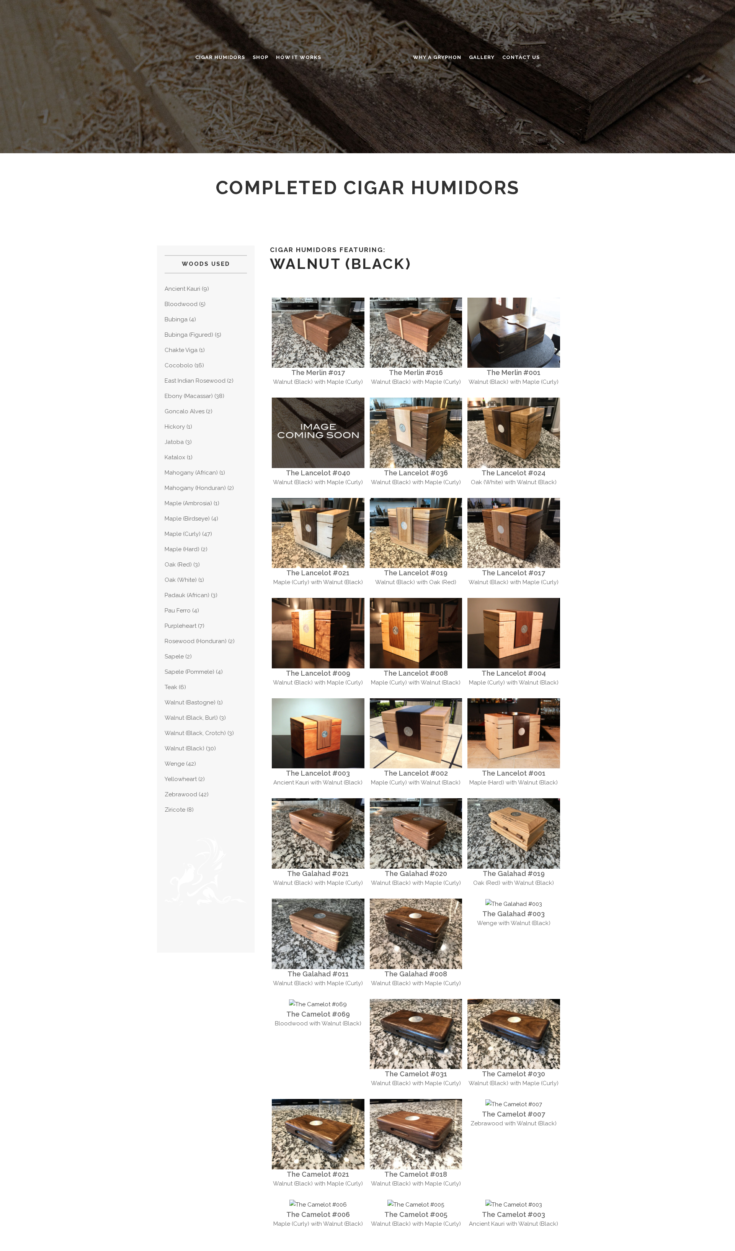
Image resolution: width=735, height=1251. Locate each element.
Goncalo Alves (184, 411)
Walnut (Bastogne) (190, 702)
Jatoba (174, 442)
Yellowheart (181, 779)
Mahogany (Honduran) (195, 488)
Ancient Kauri (182, 288)
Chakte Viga (181, 350)
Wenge (175, 763)
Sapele (174, 656)
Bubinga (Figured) (189, 334)
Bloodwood (181, 304)
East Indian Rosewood (195, 380)
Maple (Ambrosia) (188, 503)
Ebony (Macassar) (189, 396)
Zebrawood (181, 794)
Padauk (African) (187, 595)
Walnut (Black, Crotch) (195, 733)
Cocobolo (179, 365)
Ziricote (175, 809)
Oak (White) (181, 579)
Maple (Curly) (183, 534)
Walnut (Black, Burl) (191, 717)
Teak (171, 687)
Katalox (175, 457)
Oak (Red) (178, 564)
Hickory (175, 426)
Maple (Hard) (182, 549)
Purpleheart (180, 625)
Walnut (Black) (184, 748)
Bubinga (176, 319)
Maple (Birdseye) (187, 518)
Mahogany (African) (191, 472)
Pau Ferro (178, 610)
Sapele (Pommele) (189, 671)
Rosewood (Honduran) (196, 641)
